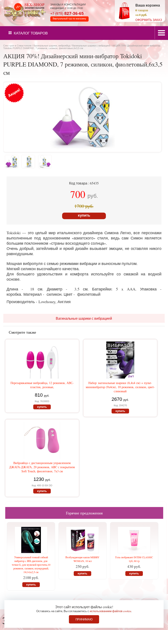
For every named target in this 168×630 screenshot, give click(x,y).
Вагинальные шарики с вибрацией (91, 45)
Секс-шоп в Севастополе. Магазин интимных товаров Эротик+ (24, 11)
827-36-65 (67, 13)
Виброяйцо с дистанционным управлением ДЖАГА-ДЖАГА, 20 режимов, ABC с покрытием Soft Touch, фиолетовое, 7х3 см (42, 467)
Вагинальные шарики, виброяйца (51, 45)
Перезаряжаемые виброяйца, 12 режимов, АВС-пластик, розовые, (42, 385)
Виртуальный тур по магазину (69, 18)
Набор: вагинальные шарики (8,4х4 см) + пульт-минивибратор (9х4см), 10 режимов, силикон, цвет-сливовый (120, 387)
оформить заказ (148, 20)
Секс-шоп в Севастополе (17, 45)
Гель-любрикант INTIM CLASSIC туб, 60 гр (134, 559)
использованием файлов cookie (110, 611)
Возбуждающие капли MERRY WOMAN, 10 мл (82, 559)
